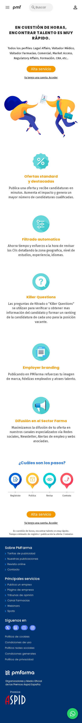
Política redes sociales (19, 648)
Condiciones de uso (18, 642)
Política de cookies (17, 636)
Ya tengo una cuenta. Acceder (41, 77)
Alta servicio (41, 69)
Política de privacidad (19, 659)
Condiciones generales (20, 654)
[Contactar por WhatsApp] (72, 713)
